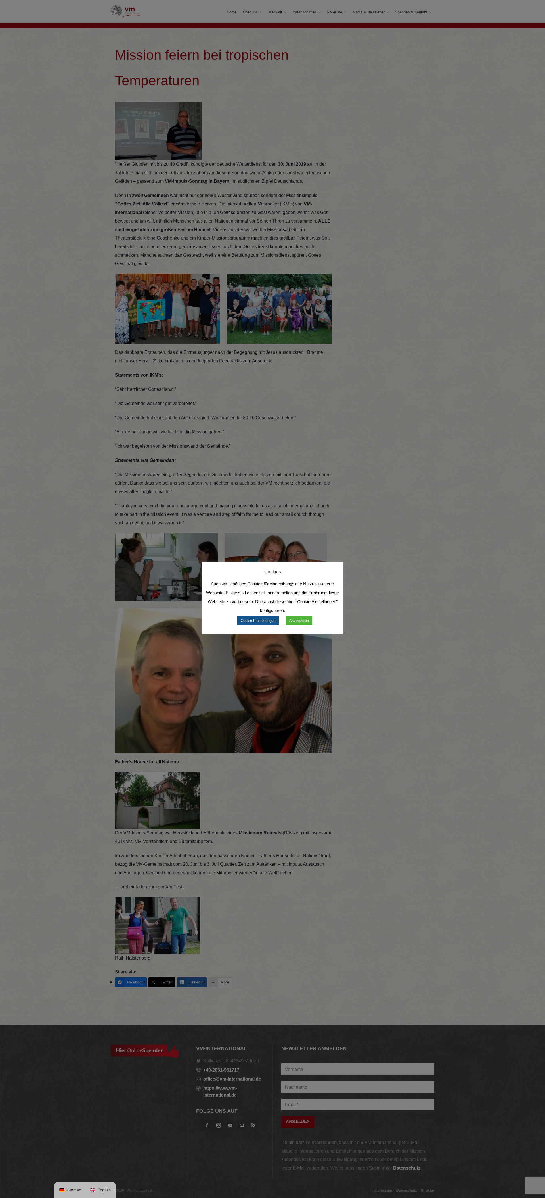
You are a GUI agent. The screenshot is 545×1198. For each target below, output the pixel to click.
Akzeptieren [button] (299, 620)
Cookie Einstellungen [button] (258, 620)
